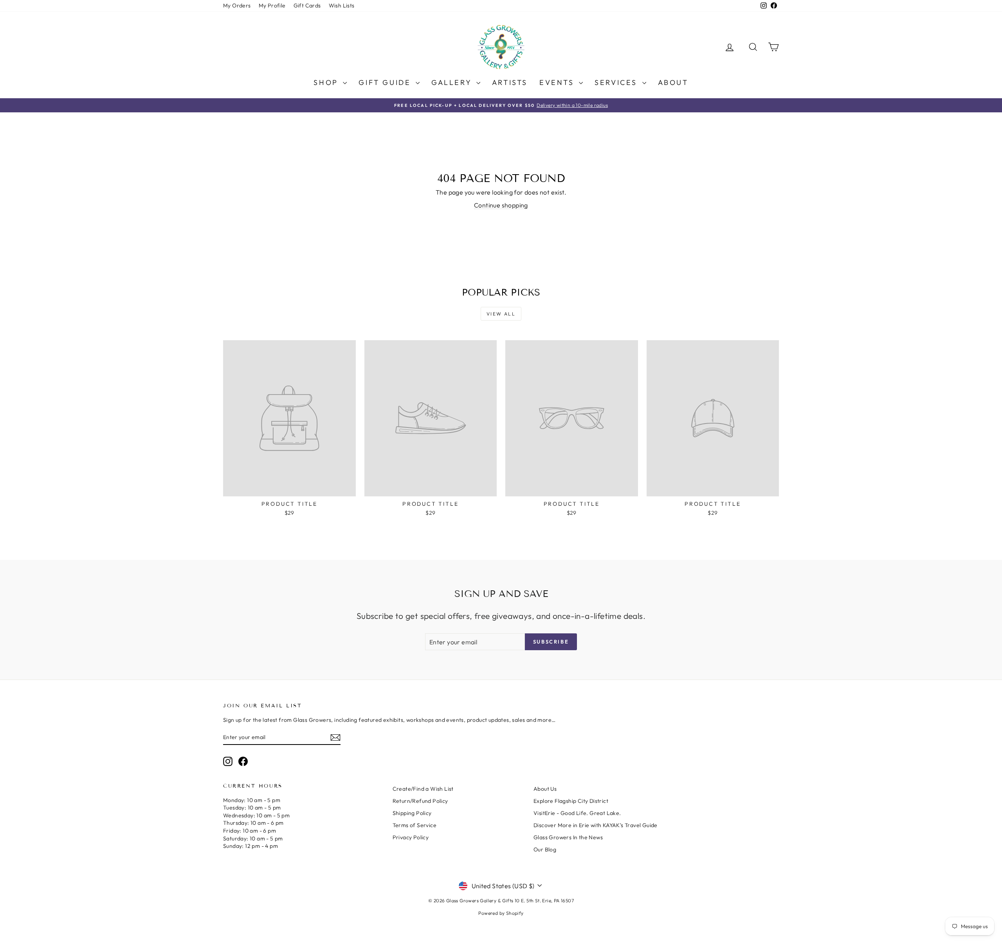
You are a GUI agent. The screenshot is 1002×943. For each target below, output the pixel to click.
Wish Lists (342, 5)
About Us (545, 788)
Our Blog (544, 849)
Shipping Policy (412, 813)
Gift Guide (386, 82)
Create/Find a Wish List (423, 788)
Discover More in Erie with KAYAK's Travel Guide (595, 825)
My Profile (272, 5)
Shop (327, 82)
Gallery (452, 82)
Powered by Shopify (500, 913)
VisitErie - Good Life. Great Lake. (577, 813)
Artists (510, 82)
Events (558, 82)
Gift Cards (307, 5)
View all (501, 314)
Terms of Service (414, 825)
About (673, 82)
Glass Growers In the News (568, 837)
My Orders (237, 5)
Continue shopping (501, 205)
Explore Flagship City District (570, 800)
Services (617, 82)
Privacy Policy (411, 837)
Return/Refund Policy (420, 800)
